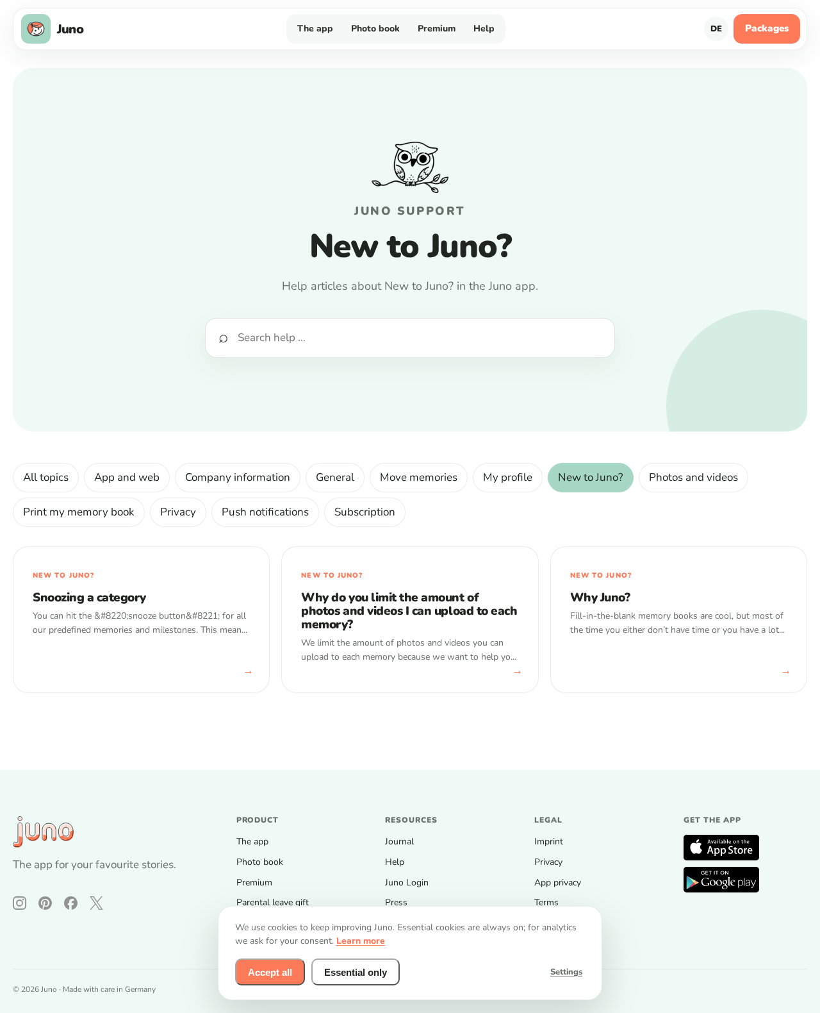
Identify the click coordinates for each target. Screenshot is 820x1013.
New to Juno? (590, 477)
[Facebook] (71, 903)
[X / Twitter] (96, 903)
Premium (436, 28)
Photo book (375, 28)
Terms (546, 902)
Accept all (270, 972)
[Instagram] (19, 903)
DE (716, 29)
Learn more (360, 941)
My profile (507, 477)
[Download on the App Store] (721, 847)
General (335, 477)
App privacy (557, 882)
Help (484, 28)
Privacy (178, 512)
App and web (127, 477)
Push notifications (265, 512)
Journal (399, 841)
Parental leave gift (272, 902)
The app (315, 28)
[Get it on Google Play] (721, 879)
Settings (566, 972)
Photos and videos (693, 477)
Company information (237, 477)
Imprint (548, 841)
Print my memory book (79, 512)
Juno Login (407, 882)
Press (396, 902)
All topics (46, 477)
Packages (767, 28)
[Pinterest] (45, 903)
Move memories (418, 477)
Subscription (364, 512)
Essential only (355, 972)
